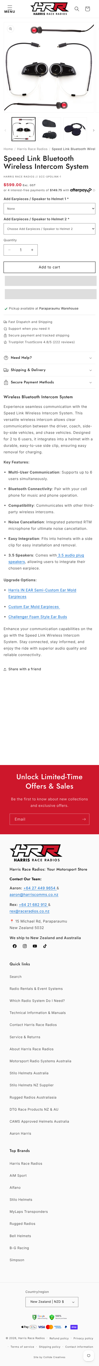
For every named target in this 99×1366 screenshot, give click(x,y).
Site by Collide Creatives (50, 1357)
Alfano (15, 1188)
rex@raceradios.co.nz (30, 911)
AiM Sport (18, 1176)
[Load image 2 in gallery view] (49, 129)
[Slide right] (93, 130)
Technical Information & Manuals (38, 1013)
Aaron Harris (20, 1134)
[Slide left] (5, 130)
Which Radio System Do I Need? (37, 1001)
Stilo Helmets (21, 1200)
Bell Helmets (20, 1236)
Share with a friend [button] (24, 669)
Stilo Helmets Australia (29, 1073)
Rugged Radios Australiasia (33, 1097)
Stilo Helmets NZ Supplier (32, 1085)
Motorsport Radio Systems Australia (40, 1061)
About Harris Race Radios (32, 1049)
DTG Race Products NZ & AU (34, 1109)
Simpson (17, 1260)
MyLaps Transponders (29, 1212)
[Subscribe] (84, 819)
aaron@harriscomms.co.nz (34, 894)
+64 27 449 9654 (39, 888)
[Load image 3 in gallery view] (75, 129)
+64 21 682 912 (33, 904)
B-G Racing (19, 1248)
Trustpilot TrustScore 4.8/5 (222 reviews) (41, 342)
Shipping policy (50, 1346)
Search (16, 977)
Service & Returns (25, 1037)
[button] (9, 9)
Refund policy (59, 1338)
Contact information (79, 1346)
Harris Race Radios (32, 149)
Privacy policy (83, 1338)
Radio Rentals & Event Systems (36, 989)
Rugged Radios (22, 1224)
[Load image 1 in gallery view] (23, 129)
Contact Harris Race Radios (33, 1025)
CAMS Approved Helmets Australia (39, 1121)
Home (8, 149)
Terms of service (22, 1346)
